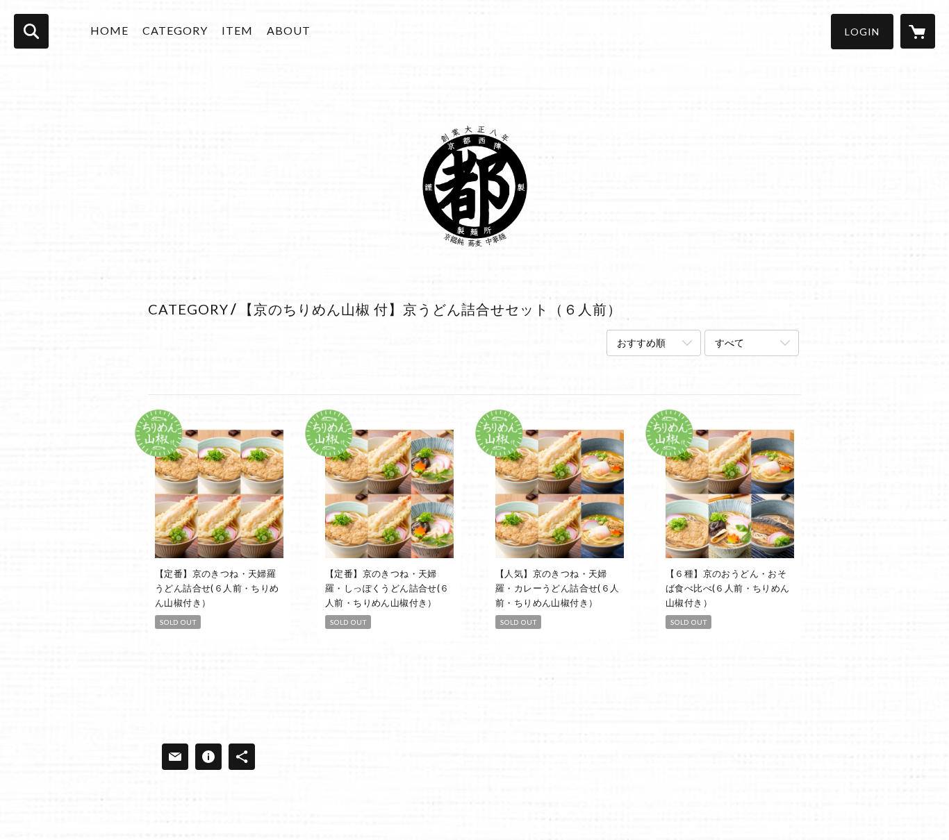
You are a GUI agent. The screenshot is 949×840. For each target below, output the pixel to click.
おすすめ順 (641, 342)
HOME (109, 30)
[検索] (31, 31)
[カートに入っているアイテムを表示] (917, 31)
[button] (862, 31)
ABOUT (289, 30)
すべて (729, 342)
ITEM (237, 30)
